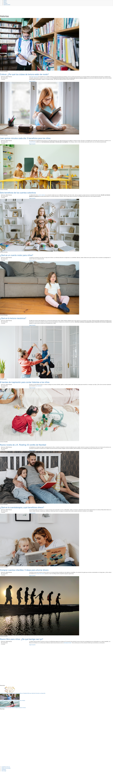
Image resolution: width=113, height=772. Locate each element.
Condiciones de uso (6, 766)
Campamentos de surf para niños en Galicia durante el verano (13, 707)
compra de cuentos (40, 573)
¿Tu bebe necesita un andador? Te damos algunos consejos (12, 700)
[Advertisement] (32, 10)
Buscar (5, 2)
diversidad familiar (67, 642)
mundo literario (32, 142)
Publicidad (4, 769)
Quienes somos (7, 4)
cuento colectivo (41, 195)
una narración (39, 385)
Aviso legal (4, 770)
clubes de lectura (34, 76)
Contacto (5, 3)
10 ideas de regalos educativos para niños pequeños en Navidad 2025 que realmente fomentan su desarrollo (22, 693)
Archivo (5, 0)
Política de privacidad (6, 768)
